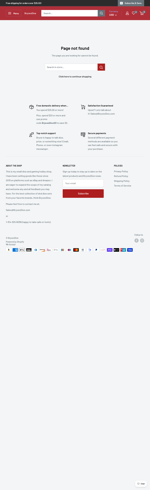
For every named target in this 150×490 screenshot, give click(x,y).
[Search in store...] (101, 67)
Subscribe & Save (133, 3)
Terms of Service (122, 185)
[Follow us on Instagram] (142, 240)
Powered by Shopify (15, 242)
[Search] (101, 13)
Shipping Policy (122, 180)
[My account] (127, 13)
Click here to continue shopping (75, 76)
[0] (142, 13)
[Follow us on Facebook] (136, 240)
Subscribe (83, 193)
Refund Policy (121, 176)
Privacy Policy (121, 171)
